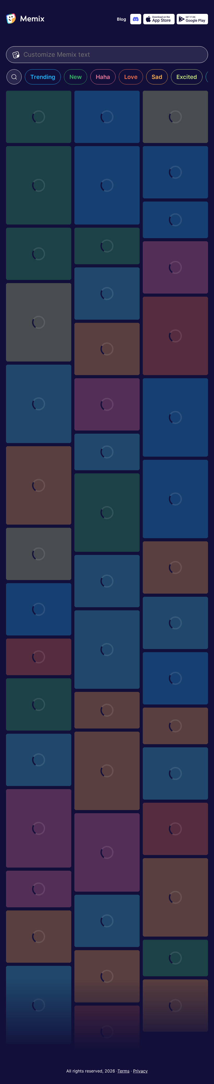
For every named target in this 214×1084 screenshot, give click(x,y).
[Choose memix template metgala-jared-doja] (107, 649)
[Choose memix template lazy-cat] (38, 704)
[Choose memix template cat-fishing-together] (175, 567)
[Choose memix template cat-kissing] (175, 829)
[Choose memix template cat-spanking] (38, 1005)
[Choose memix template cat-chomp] (107, 852)
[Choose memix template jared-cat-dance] (38, 760)
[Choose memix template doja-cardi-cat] (175, 623)
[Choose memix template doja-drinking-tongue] (107, 771)
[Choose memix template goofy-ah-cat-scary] (38, 554)
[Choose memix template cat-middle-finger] (38, 185)
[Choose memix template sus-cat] (38, 322)
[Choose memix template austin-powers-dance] (175, 958)
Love (131, 76)
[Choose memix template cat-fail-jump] (175, 220)
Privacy (140, 1071)
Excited (186, 76)
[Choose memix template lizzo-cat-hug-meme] (107, 976)
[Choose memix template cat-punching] (175, 499)
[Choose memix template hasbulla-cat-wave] (107, 581)
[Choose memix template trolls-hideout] (38, 889)
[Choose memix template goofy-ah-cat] (107, 404)
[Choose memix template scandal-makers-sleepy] (175, 726)
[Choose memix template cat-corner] (107, 293)
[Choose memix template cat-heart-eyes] (175, 336)
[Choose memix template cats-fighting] (38, 828)
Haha (103, 76)
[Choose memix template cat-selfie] (107, 185)
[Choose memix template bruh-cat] (38, 117)
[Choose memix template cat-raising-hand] (175, 1005)
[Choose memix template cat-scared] (107, 512)
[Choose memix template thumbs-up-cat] (38, 936)
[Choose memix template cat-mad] (107, 117)
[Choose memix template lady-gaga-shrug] (107, 710)
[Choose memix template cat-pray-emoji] (38, 485)
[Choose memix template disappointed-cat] (175, 773)
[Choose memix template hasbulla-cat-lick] (175, 417)
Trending (42, 76)
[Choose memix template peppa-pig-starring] (38, 657)
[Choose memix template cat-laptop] (175, 267)
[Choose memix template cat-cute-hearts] (38, 254)
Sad (157, 76)
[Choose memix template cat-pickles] (107, 1032)
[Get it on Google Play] (192, 19)
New (75, 76)
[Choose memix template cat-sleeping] (107, 349)
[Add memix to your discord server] (135, 19)
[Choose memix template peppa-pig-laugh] (175, 678)
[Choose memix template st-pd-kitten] (107, 452)
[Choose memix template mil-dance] (107, 921)
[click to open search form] (14, 77)
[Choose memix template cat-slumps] (38, 404)
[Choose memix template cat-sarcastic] (38, 609)
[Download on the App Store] (159, 19)
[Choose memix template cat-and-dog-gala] (175, 897)
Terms (123, 1071)
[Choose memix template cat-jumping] (175, 117)
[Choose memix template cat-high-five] (107, 246)
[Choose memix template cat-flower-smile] (175, 172)
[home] (25, 19)
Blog (121, 19)
